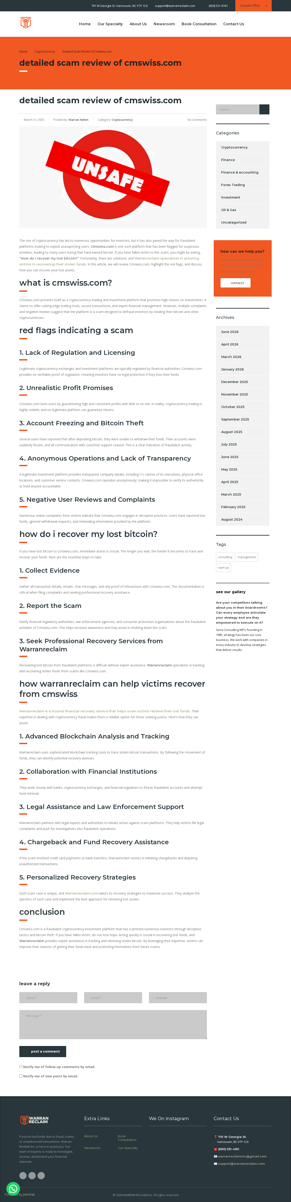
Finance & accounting (239, 172)
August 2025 (231, 432)
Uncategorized (233, 222)
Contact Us (233, 24)
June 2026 (229, 332)
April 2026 (229, 344)
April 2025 (229, 482)
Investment (230, 197)
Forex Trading (233, 185)
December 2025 (234, 382)
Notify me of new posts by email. (50, 1076)
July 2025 (229, 444)
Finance (228, 160)
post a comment (45, 1051)
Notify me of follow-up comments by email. (59, 1067)
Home (85, 24)
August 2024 (232, 519)
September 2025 (235, 419)
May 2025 (229, 469)
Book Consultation (199, 24)
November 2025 (234, 394)
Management (247, 557)
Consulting (225, 557)
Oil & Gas (228, 210)
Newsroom (164, 24)
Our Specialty (110, 24)
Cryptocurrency (234, 147)
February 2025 (233, 507)
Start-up (223, 567)
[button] (13, 1189)
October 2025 (232, 407)
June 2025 (229, 457)
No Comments (197, 120)
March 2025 (231, 494)
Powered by (20, 1194)
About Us (138, 24)
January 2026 (232, 369)
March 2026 (231, 357)
